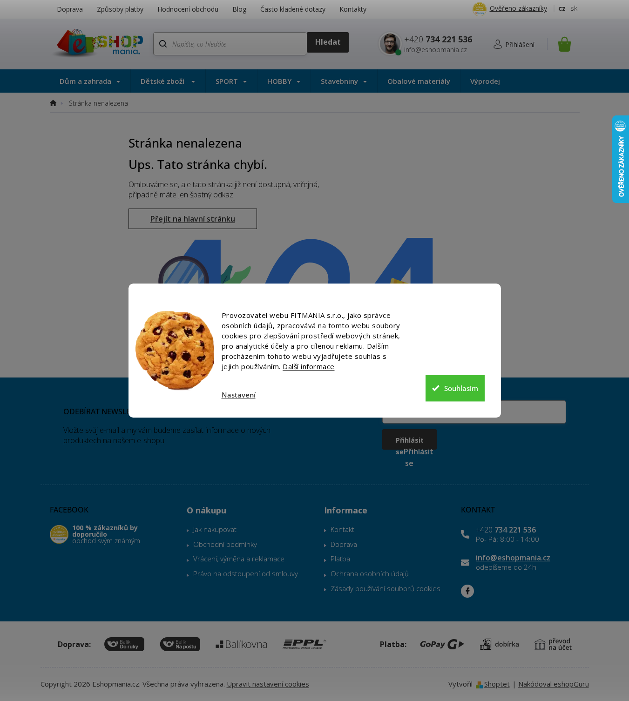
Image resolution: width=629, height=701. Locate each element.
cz (562, 8)
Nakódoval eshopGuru (553, 683)
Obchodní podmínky (225, 544)
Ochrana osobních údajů (370, 573)
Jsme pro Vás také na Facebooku (467, 591)
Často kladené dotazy (292, 9)
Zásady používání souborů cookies (385, 588)
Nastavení (239, 394)
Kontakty (352, 9)
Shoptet (497, 683)
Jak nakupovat (215, 529)
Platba (340, 558)
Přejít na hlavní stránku (192, 219)
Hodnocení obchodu (187, 9)
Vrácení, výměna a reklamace (238, 558)
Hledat (327, 42)
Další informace (309, 366)
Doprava (70, 9)
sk (573, 8)
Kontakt (342, 529)
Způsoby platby (120, 9)
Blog (239, 9)
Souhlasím (461, 388)
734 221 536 (506, 530)
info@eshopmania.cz (513, 558)
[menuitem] (90, 81)
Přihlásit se (410, 443)
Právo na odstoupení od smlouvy (245, 573)
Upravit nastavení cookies (268, 683)
